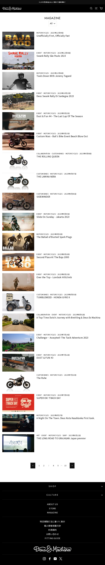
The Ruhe (41, 377)
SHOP (52, 486)
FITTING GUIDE (52, 538)
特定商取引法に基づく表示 (52, 521)
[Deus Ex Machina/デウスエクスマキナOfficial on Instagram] (44, 558)
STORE (52, 508)
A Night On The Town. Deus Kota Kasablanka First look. (66, 418)
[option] (52, 2)
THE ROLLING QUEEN (48, 156)
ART (38, 435)
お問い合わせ (52, 534)
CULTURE (52, 494)
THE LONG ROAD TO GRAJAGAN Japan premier (61, 438)
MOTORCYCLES (43, 33)
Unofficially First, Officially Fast (53, 35)
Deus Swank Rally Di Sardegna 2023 (55, 96)
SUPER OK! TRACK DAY (49, 398)
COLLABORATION (43, 153)
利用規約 (52, 529)
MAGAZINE (52, 512)
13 (65, 465)
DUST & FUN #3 (45, 357)
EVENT (39, 53)
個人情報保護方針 (52, 525)
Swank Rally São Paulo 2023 (51, 55)
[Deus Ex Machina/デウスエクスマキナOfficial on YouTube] (55, 558)
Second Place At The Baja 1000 (53, 257)
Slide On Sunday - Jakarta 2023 (53, 216)
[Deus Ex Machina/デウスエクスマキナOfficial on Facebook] (49, 558)
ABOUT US (52, 504)
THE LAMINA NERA (46, 176)
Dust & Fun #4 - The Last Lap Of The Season (60, 116)
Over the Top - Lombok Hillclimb (54, 277)
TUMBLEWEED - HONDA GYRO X (53, 297)
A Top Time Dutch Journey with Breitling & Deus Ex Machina (68, 317)
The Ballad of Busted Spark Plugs (54, 237)
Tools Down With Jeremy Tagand (54, 75)
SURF (65, 435)
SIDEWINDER (43, 196)
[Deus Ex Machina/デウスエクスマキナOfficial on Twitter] (60, 558)
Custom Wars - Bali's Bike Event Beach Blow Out (62, 136)
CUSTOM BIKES (58, 153)
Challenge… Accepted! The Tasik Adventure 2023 (62, 337)
